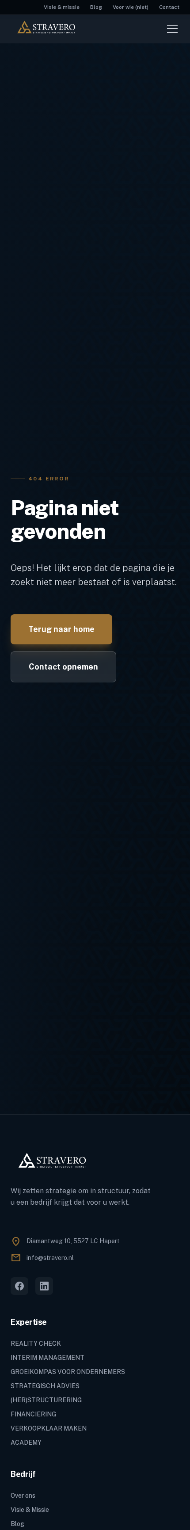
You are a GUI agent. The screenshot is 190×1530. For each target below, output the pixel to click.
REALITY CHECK (36, 1343)
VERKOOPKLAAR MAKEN (49, 1428)
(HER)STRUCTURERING (46, 1400)
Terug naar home (61, 629)
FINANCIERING (33, 1414)
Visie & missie (62, 7)
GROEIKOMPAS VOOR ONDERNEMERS (68, 1371)
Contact (169, 7)
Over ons (23, 1495)
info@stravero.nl (50, 1257)
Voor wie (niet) (130, 7)
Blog (96, 7)
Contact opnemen (63, 666)
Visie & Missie (30, 1509)
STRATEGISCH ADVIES (45, 1385)
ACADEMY (26, 1442)
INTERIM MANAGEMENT (47, 1357)
